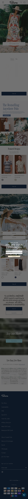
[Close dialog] (26, 240)
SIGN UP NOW (14, 256)
